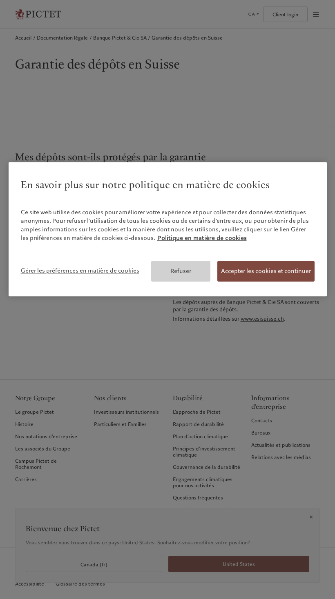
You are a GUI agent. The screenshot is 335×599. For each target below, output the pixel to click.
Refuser (180, 271)
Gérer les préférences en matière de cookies (80, 270)
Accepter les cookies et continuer (266, 271)
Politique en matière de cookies (202, 238)
